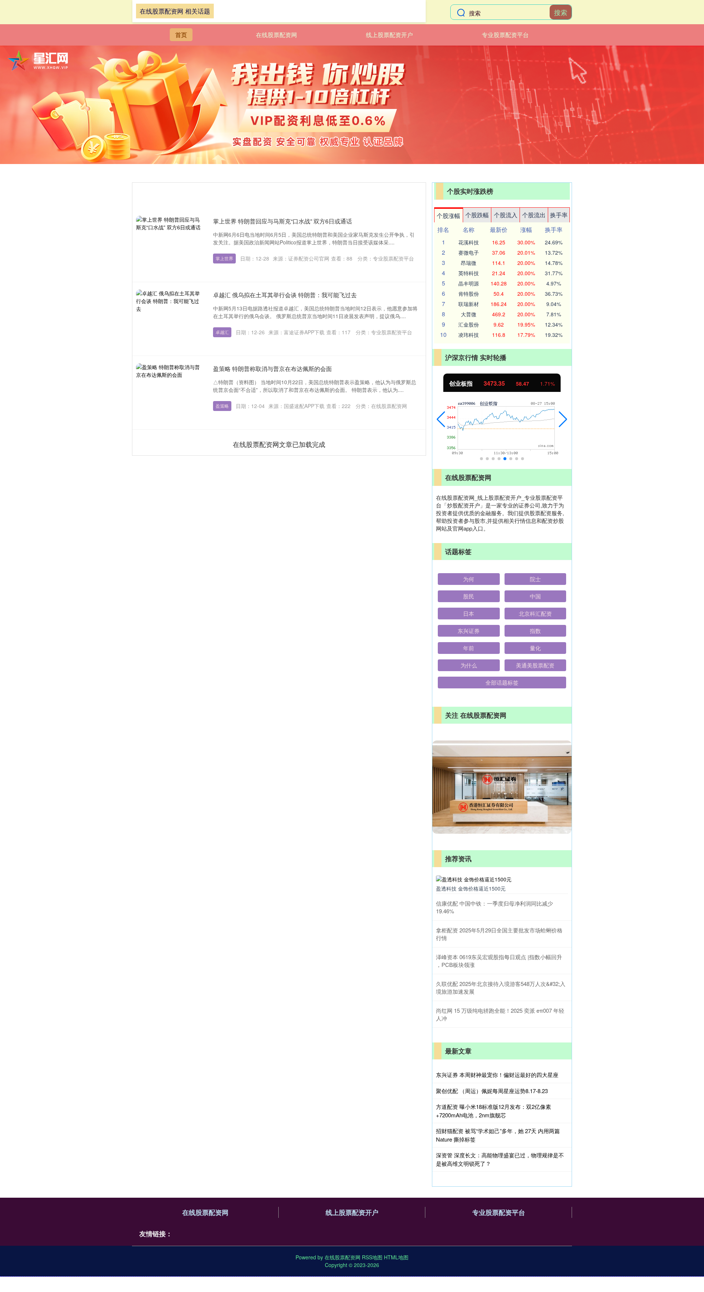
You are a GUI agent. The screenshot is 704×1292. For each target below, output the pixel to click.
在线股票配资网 (276, 34)
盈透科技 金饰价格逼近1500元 (471, 888)
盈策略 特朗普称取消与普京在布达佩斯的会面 (272, 368)
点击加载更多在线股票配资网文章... (279, 444)
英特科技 (468, 273)
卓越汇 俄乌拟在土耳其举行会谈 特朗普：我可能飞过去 (285, 295)
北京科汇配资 (535, 613)
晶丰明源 (468, 283)
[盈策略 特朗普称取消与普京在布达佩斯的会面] (169, 392)
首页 (181, 34)
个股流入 (505, 215)
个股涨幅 (448, 215)
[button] (441, 419)
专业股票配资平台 (505, 34)
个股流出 (534, 215)
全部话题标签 (501, 682)
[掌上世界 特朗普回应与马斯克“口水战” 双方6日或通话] (169, 245)
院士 (535, 579)
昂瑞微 (468, 262)
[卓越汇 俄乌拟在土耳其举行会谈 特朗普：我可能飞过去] (169, 319)
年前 (468, 648)
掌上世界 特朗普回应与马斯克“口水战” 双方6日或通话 (282, 221)
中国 (535, 596)
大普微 (468, 314)
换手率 (559, 215)
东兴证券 (469, 630)
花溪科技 (468, 242)
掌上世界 (224, 258)
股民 (468, 596)
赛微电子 (468, 252)
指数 (535, 630)
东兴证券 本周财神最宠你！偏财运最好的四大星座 (497, 1074)
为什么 (469, 665)
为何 (468, 579)
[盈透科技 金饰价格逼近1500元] (502, 878)
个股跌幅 (477, 215)
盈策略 (222, 406)
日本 (468, 613)
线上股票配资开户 (389, 34)
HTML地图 (396, 1257)
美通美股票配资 (535, 665)
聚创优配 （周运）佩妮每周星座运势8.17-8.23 (492, 1091)
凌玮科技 (468, 334)
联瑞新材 (468, 303)
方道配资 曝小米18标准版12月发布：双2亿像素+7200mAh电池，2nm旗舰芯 (493, 1111)
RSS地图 (372, 1257)
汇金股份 (468, 324)
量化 (535, 648)
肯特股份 (468, 293)
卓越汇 (222, 332)
